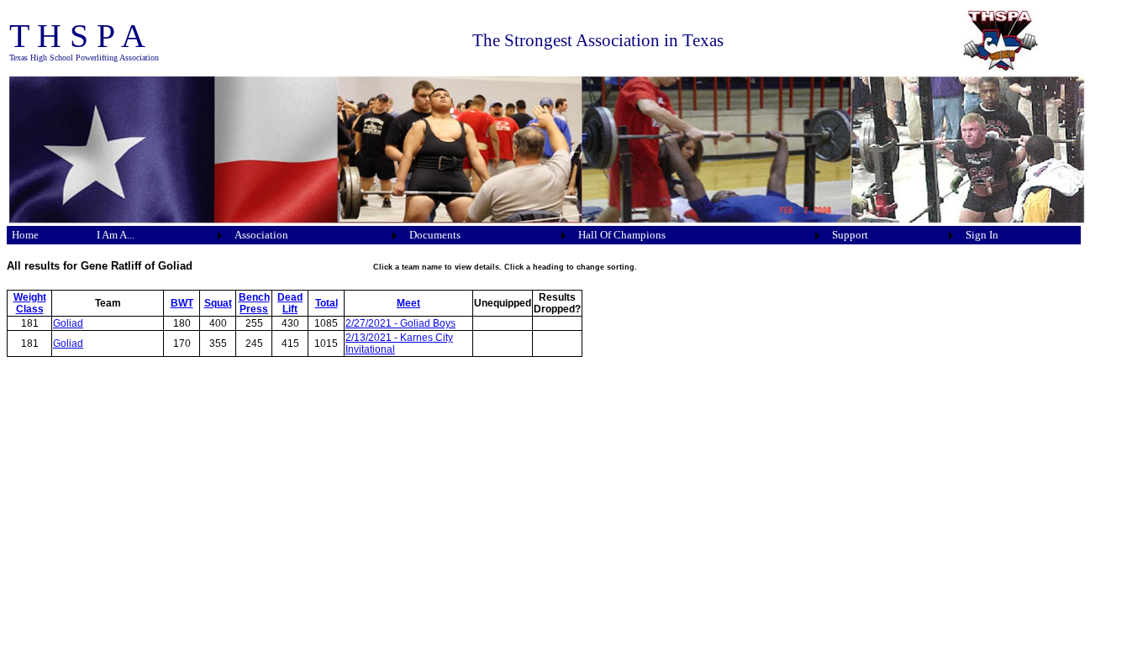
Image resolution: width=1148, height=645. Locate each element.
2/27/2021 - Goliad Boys (400, 323)
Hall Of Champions (622, 234)
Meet (408, 303)
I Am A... (115, 234)
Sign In (982, 234)
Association (261, 234)
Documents (435, 234)
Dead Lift (290, 303)
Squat (218, 303)
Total (326, 303)
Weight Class (29, 303)
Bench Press (254, 303)
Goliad (68, 323)
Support (850, 234)
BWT (182, 303)
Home (25, 234)
